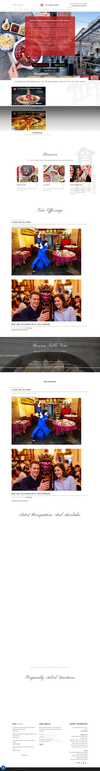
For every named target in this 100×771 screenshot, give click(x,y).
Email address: (42, 739)
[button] (3, 768)
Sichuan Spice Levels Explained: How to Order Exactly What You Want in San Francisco (24, 728)
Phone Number (44, 741)
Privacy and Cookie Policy (69, 769)
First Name (41, 734)
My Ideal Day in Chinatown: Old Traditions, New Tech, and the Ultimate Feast (24, 734)
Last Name (41, 737)
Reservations (59, 769)
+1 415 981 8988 (59, 366)
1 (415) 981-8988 (76, 5)
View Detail (62, 184)
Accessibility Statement (81, 769)
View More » (20, 724)
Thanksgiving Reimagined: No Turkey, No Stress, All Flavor (23, 747)
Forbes (47, 40)
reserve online (83, 5)
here (49, 43)
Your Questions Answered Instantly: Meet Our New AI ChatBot (24, 741)
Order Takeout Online (50, 70)
